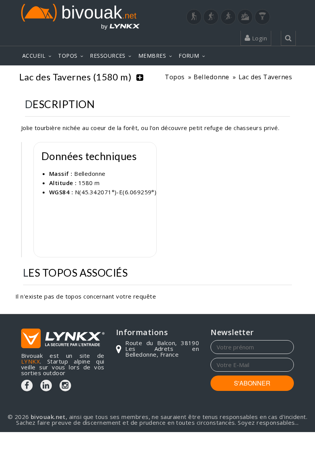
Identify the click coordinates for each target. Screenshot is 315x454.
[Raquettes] (211, 17)
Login (258, 38)
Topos (174, 76)
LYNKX (30, 361)
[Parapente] (262, 17)
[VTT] (245, 17)
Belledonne (211, 76)
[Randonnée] (194, 17)
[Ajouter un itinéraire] (139, 77)
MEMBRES (152, 55)
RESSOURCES (108, 55)
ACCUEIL (33, 55)
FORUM (189, 55)
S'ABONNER (252, 383)
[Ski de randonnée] (228, 17)
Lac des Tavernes (265, 76)
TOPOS (67, 55)
